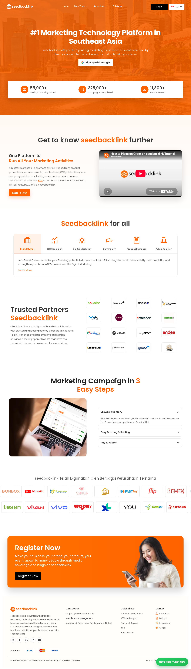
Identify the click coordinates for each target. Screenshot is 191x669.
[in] (26, 640)
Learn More (25, 270)
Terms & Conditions (155, 660)
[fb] (19, 640)
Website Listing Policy (132, 613)
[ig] (13, 640)
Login (159, 6)
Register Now (28, 576)
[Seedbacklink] (20, 6)
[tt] (33, 640)
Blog (123, 627)
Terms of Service (129, 623)
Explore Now (19, 192)
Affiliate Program (129, 618)
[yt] (39, 640)
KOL (40, 180)
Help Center (127, 632)
